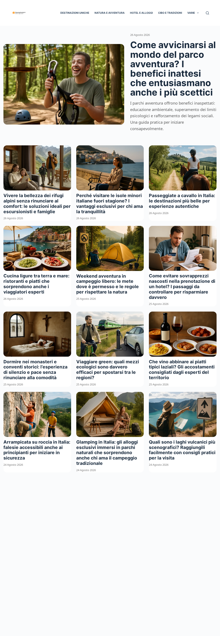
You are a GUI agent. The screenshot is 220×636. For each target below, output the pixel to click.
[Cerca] (207, 13)
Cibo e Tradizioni (170, 12)
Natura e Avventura (110, 12)
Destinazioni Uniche (74, 12)
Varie (191, 12)
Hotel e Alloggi (141, 12)
